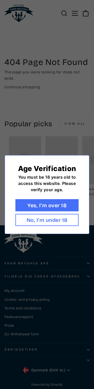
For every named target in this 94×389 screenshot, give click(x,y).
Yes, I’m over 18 (47, 205)
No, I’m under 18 (47, 220)
